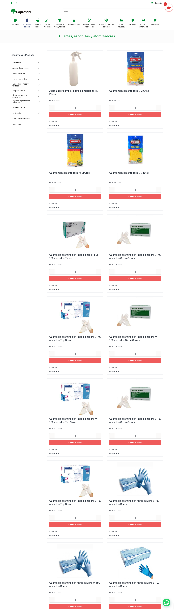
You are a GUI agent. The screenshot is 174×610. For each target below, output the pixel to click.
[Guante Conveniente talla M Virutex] (75, 151)
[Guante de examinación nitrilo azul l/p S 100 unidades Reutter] (135, 561)
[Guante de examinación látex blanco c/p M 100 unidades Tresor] (75, 233)
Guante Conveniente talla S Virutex (129, 172)
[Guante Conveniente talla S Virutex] (135, 151)
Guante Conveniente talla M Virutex (69, 172)
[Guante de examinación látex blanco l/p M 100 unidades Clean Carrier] (135, 315)
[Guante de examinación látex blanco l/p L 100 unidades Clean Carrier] (135, 233)
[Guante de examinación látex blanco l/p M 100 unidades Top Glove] (75, 397)
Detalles (54, 122)
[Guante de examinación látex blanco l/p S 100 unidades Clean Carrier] (135, 397)
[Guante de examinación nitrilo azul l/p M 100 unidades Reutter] (75, 561)
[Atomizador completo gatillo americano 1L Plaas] (75, 69)
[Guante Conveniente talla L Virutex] (135, 69)
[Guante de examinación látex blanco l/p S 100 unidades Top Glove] (75, 479)
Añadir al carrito (75, 114)
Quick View (55, 125)
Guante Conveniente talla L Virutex (129, 90)
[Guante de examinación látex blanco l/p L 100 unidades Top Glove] (75, 315)
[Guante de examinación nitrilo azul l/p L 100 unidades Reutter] (135, 479)
